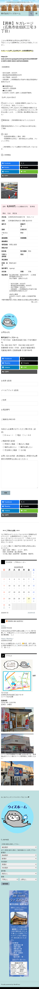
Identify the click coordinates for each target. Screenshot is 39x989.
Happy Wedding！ (7, 638)
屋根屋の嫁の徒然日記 (15, 621)
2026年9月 (31, 613)
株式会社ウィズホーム (11, 13)
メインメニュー (36, 13)
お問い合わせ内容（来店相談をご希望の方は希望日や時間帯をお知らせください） (19, 457)
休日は (3, 626)
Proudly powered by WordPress (10, 984)
